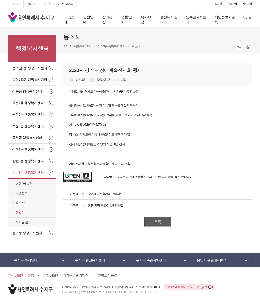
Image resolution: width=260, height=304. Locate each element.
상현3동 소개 (24, 183)
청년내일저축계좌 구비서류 (105, 193)
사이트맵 (247, 3)
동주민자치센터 (196, 19)
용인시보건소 (65, 3)
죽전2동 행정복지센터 (28, 114)
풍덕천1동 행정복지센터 (29, 68)
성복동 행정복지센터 (27, 233)
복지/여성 (146, 19)
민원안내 (88, 19)
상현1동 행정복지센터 (28, 149)
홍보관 (20, 202)
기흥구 (46, 3)
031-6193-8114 (151, 287)
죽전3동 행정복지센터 (28, 126)
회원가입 (232, 3)
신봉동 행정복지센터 (27, 91)
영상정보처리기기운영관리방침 (66, 275)
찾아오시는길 (107, 275)
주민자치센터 (151, 260)
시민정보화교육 (225, 19)
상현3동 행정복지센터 (28, 172)
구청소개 (69, 19)
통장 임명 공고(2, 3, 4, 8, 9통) (105, 205)
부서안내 (25, 260)
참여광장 (107, 19)
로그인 (218, 3)
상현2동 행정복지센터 (28, 161)
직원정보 (21, 193)
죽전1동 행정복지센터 (28, 103)
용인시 (16, 3)
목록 (157, 222)
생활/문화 (126, 19)
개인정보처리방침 (21, 275)
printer (248, 46)
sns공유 (239, 46)
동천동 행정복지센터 (27, 138)
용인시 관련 (212, 260)
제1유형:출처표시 (141, 176)
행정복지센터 (168, 19)
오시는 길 (22, 222)
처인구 (31, 3)
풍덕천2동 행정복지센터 (29, 80)
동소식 (20, 212)
